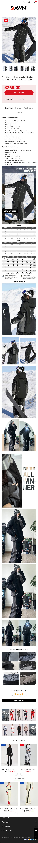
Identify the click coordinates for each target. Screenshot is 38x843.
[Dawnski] (19, 8)
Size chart (21, 99)
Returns (19, 112)
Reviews (18, 108)
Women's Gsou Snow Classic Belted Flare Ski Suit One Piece (17, 769)
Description (9, 108)
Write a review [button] (19, 700)
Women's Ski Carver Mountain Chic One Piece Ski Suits (14, 809)
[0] (34, 2)
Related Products (19, 741)
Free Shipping (28, 108)
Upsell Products (19, 779)
